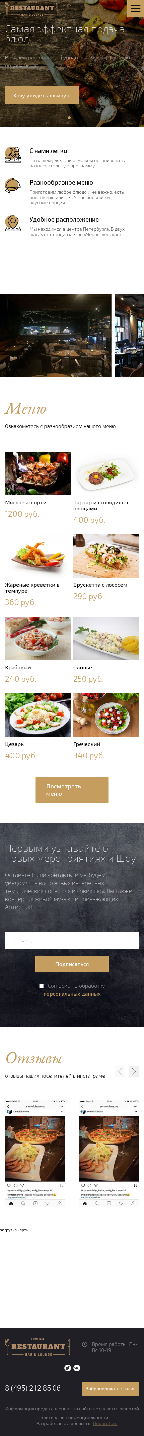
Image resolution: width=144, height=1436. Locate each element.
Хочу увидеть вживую (42, 95)
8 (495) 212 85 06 (33, 1388)
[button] (69, 117)
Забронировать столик (111, 1388)
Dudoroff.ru (105, 1423)
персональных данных (72, 993)
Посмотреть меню (63, 789)
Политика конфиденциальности (73, 1417)
